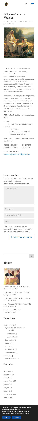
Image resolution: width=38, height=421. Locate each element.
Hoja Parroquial (11, 358)
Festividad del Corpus (12, 310)
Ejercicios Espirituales (13, 328)
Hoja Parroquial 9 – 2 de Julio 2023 (17, 292)
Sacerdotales (10, 353)
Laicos (9, 330)
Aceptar (6, 417)
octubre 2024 (9, 374)
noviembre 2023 (10, 381)
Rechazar (16, 417)
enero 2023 (8, 391)
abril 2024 (7, 378)
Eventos (7, 347)
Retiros (27, 21)
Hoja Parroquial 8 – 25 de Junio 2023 (17, 298)
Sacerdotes (11, 337)
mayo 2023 (8, 388)
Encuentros (9, 349)
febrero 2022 (8, 397)
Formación (9, 340)
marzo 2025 (8, 371)
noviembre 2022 (10, 394)
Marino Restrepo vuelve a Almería (17, 286)
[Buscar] (31, 256)
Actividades (8, 325)
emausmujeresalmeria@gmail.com (17, 154)
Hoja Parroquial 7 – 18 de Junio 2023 (17, 304)
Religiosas (11, 333)
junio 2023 (8, 384)
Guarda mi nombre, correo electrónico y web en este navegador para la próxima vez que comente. (18, 229)
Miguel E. (10, 21)
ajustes (27, 413)
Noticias (7, 356)
